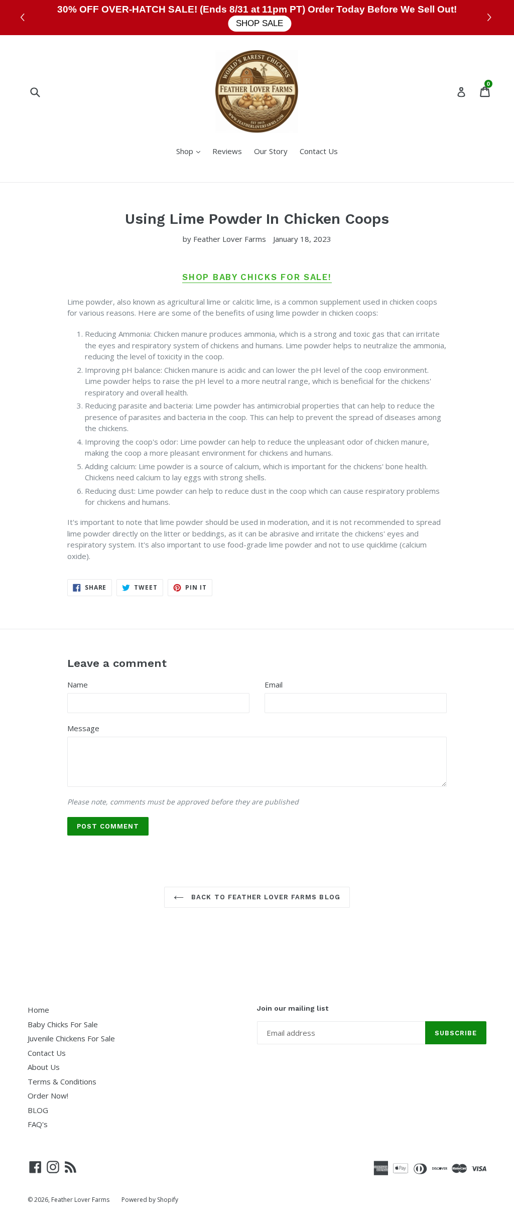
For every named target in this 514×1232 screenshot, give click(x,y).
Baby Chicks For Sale (63, 1024)
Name (77, 684)
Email (274, 684)
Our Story (271, 151)
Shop (190, 151)
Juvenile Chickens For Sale (71, 1038)
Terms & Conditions (62, 1081)
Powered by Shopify (149, 1199)
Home (38, 1010)
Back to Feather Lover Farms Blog (264, 897)
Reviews (227, 151)
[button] (490, 18)
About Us (44, 1067)
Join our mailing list (292, 1008)
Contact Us (319, 151)
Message (83, 728)
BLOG (38, 1110)
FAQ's (38, 1124)
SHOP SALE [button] (259, 23)
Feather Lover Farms (80, 1199)
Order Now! (48, 1095)
